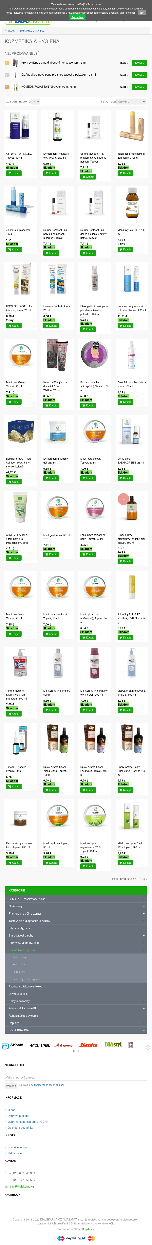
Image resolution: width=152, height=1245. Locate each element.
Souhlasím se (42, 1084)
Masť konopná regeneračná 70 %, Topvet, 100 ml (91, 847)
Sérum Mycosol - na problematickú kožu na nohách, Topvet (93, 157)
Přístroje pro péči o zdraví (25, 913)
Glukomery (15, 906)
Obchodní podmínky (20, 1127)
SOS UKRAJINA (19, 1030)
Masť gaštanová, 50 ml (56, 535)
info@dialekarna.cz (22, 1186)
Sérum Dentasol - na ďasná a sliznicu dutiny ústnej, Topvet (93, 234)
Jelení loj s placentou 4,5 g (18, 232)
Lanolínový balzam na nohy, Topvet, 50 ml (92, 537)
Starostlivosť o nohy (21, 935)
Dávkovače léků (18, 994)
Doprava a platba (18, 1116)
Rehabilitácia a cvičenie (23, 1015)
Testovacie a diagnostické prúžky (29, 921)
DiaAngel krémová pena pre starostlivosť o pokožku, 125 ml (58, 74)
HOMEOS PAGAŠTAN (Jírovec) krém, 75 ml (48, 86)
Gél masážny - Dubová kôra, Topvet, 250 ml (19, 845)
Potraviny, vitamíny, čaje (24, 943)
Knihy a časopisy (19, 1001)
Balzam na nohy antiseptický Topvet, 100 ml (94, 386)
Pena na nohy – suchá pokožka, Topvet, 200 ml (132, 308)
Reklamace (15, 1153)
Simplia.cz (87, 1229)
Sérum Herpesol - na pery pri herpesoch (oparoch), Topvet (55, 234)
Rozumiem (77, 17)
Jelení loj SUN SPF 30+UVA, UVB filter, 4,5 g (131, 618)
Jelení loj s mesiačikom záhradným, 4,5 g (131, 155)
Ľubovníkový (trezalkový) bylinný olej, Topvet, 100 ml (131, 538)
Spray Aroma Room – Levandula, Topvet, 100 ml (93, 771)
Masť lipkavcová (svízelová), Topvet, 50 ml (93, 618)
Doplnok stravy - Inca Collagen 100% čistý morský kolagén (18, 462)
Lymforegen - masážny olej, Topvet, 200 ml (56, 155)
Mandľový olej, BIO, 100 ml (131, 232)
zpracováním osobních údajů (49, 1084)
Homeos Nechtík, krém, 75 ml (57, 308)
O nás (11, 1110)
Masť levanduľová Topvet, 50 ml (90, 460)
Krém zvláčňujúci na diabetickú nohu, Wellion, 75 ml (53, 62)
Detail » (139, 63)
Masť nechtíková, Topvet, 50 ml (16, 384)
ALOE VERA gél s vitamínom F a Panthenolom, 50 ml (17, 538)
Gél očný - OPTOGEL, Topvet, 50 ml (19, 155)
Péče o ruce (19, 964)
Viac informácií (127, 12)
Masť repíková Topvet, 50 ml (56, 845)
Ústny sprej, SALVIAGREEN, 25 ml (131, 460)
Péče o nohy (19, 957)
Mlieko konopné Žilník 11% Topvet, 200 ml (130, 845)
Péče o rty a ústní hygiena (26, 979)
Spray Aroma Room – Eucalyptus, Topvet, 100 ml (131, 771)
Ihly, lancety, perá (19, 928)
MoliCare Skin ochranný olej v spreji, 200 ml (94, 692)
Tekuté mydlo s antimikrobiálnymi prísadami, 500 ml (16, 694)
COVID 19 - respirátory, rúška (27, 899)
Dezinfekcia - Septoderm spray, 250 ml (132, 384)
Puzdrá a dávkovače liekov (25, 986)
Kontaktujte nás (17, 1147)
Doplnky (14, 1023)
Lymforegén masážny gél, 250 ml (55, 460)
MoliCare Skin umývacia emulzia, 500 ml (131, 692)
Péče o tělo (19, 971)
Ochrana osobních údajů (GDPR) (28, 1122)
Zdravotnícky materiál (22, 1008)
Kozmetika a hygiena (22, 950)
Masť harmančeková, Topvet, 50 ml (55, 616)
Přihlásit (11, 1086)
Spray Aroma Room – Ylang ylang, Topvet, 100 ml (55, 771)
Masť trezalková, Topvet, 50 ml (15, 616)
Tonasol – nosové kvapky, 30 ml (16, 769)
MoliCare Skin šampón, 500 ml (56, 692)
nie (142, 12)
